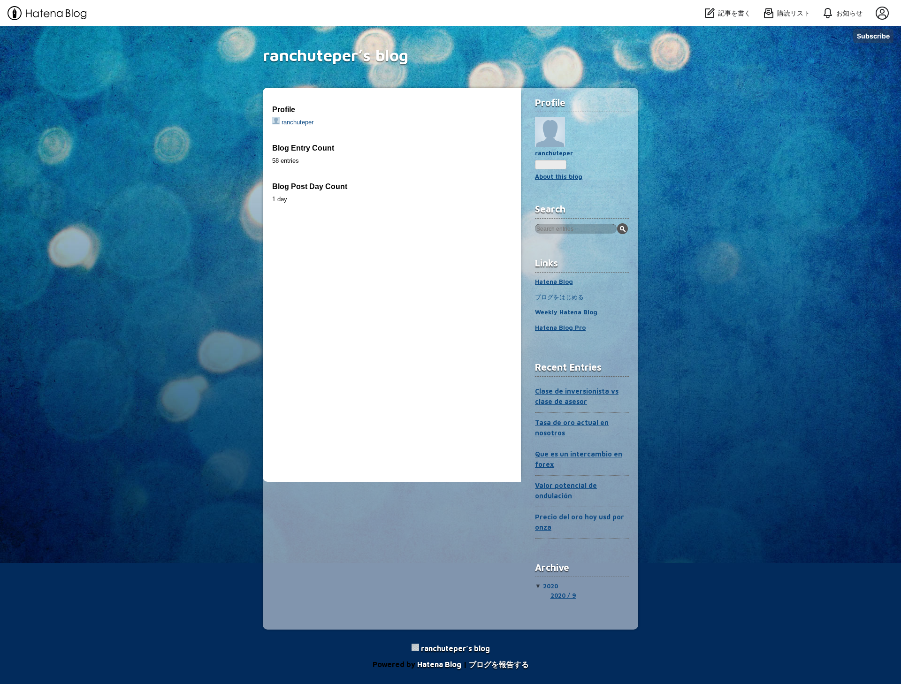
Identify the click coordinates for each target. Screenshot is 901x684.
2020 (550, 586)
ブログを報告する (499, 664)
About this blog (558, 176)
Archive (552, 567)
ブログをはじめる (559, 297)
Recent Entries (568, 367)
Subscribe (873, 36)
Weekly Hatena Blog (566, 312)
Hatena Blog (554, 281)
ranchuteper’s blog (335, 54)
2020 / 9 (563, 595)
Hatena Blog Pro (560, 327)
